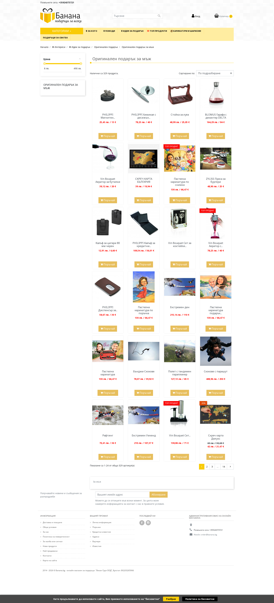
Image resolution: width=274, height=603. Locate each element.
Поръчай (109, 136)
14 (223, 466)
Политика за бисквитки (199, 598)
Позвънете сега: (57, 2)
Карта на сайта (49, 560)
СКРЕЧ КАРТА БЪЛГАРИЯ (143, 180)
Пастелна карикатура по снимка (180, 182)
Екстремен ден (179, 307)
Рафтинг (107, 435)
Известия (96, 546)
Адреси (95, 536)
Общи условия (49, 527)
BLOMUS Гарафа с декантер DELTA (216, 116)
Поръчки (96, 527)
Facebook (141, 522)
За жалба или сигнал (52, 541)
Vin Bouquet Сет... (179, 435)
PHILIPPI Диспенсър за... (107, 308)
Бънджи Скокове (143, 371)
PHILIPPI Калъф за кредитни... (144, 244)
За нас (45, 532)
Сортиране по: (187, 73)
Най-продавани (50, 551)
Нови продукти (49, 546)
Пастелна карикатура (108, 373)
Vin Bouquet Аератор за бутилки (107, 180)
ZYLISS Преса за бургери (215, 180)
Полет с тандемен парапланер (179, 373)
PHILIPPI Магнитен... (108, 116)
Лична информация (101, 522)
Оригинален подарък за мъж (60, 86)
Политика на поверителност (56, 536)
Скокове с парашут (216, 371)
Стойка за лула (180, 114)
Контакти (47, 555)
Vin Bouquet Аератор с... (215, 244)
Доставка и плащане (52, 522)
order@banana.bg (209, 534)
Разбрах (171, 598)
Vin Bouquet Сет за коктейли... (179, 244)
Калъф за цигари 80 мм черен (108, 244)
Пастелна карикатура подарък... (216, 310)
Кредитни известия (101, 532)
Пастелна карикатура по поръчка (144, 310)
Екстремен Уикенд (144, 435)
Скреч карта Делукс (215, 437)
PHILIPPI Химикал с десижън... (143, 116)
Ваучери (96, 541)
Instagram (148, 522)
